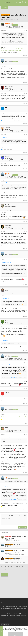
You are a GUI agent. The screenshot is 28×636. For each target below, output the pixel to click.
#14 (26, 398)
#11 (26, 295)
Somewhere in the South (14, 64)
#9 (26, 231)
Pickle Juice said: (5, 364)
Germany (11, 431)
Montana (11, 293)
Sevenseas (11, 554)
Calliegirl (10, 540)
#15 (26, 414)
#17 (26, 484)
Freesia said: (4, 340)
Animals (10, 539)
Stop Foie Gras (17, 544)
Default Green (5, 624)
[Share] (25, 30)
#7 (26, 180)
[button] (2, 2)
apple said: (4, 486)
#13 (26, 362)
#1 (26, 30)
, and (9, 52)
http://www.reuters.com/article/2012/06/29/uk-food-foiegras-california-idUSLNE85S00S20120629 (13, 49)
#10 (26, 259)
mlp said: (4, 137)
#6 (26, 163)
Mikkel (9, 546)
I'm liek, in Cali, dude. (18, 209)
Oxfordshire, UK (12, 27)
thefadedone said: (5, 262)
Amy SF (6, 539)
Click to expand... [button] (14, 43)
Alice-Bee (7, 561)
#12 (26, 326)
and (7, 149)
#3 (26, 93)
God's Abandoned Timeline (14, 131)
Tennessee (11, 90)
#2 (26, 66)
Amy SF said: (4, 298)
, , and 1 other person (14, 120)
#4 (26, 113)
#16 (26, 434)
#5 (26, 134)
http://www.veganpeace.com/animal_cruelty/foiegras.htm (14, 416)
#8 (26, 212)
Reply (26, 55)
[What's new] (22, 2)
